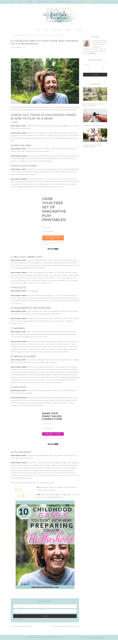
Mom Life (14, 47)
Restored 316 (101, 637)
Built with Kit (53, 248)
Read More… (93, 53)
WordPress (56, 637)
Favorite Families (59, 15)
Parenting (19, 47)
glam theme (93, 637)
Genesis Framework (48, 637)
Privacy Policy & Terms (18, 619)
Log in (61, 637)
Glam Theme (38, 637)
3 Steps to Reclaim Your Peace (93, 125)
